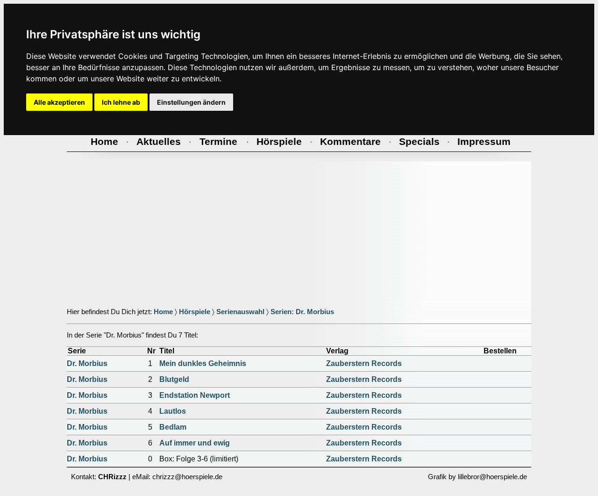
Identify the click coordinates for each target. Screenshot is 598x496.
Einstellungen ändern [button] (191, 102)
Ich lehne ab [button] (121, 102)
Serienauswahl (240, 312)
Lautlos (172, 411)
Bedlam (172, 427)
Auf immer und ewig (194, 443)
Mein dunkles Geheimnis (202, 363)
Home (163, 312)
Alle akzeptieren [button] (59, 102)
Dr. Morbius (87, 363)
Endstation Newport (194, 395)
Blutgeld (174, 379)
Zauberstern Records (364, 363)
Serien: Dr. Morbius (302, 312)
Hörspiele (194, 312)
